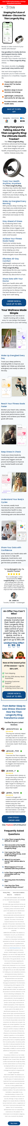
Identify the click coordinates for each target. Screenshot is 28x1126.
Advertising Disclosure (15, 948)
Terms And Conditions (18, 892)
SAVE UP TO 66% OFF (14, 110)
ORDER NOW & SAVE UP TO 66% (14, 302)
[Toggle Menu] (2, 7)
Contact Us (17, 894)
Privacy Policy (6, 892)
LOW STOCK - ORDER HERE (14, 819)
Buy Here (14, 1123)
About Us (9, 894)
